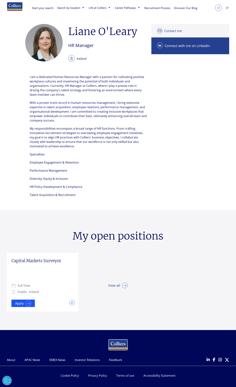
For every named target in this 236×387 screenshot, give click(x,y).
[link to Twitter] (227, 360)
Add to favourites (71, 302)
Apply (19, 303)
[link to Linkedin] (208, 360)
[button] (82, 8)
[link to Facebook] (214, 360)
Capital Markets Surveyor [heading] (36, 260)
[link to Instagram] (220, 360)
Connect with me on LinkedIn (187, 46)
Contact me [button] (173, 30)
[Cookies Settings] (7, 380)
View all (114, 285)
